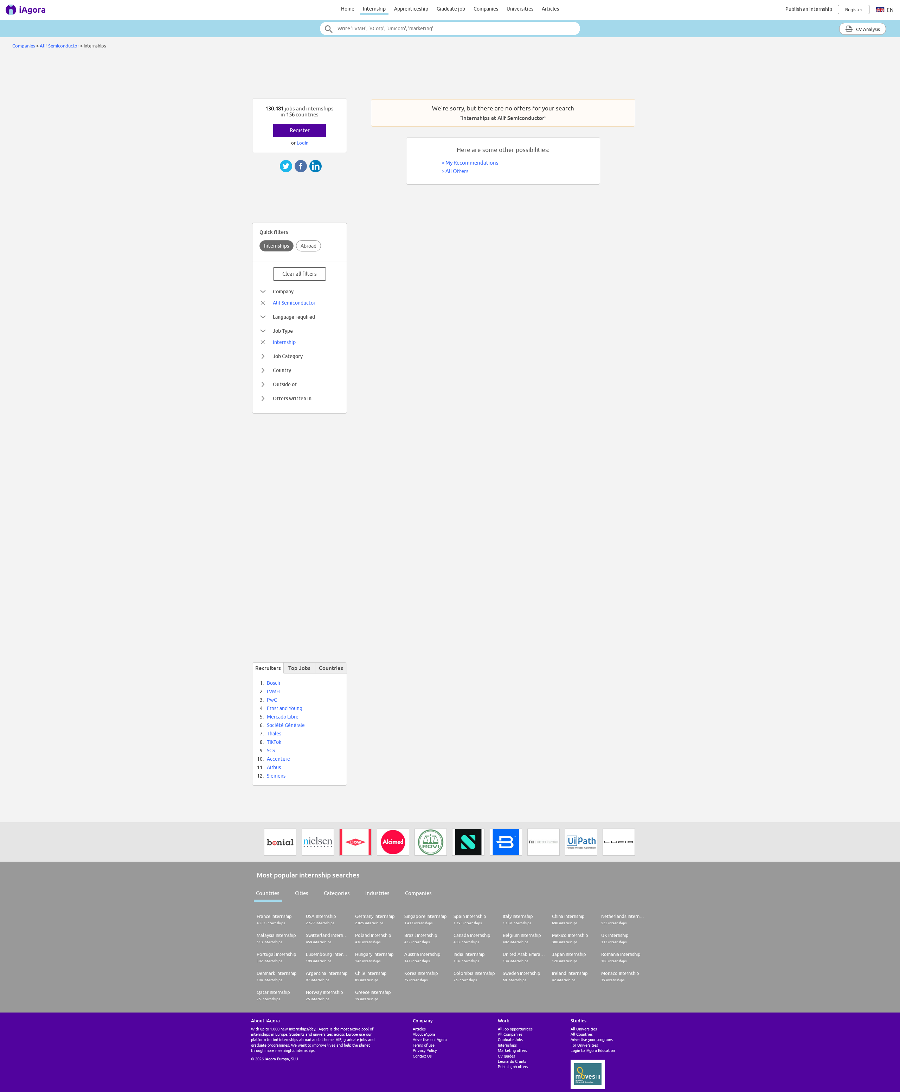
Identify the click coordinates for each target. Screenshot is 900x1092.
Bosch (273, 683)
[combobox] (450, 28)
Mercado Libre (282, 717)
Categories (337, 893)
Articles (550, 9)
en (890, 10)
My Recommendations (472, 163)
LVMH (273, 691)
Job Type (283, 331)
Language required (294, 317)
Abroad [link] (308, 246)
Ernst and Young (284, 708)
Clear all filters (299, 274)
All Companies (510, 1034)
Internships (276, 246)
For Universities (584, 1045)
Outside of (285, 384)
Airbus (274, 767)
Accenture (278, 759)
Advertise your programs (592, 1039)
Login (302, 143)
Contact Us (422, 1056)
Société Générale (286, 725)
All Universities (584, 1029)
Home (347, 9)
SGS (271, 750)
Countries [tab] (331, 668)
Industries (377, 893)
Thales (274, 733)
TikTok (274, 742)
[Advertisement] (450, 75)
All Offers (457, 171)
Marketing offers (512, 1050)
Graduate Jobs (510, 1039)
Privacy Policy (425, 1050)
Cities (301, 893)
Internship (374, 9)
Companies (486, 9)
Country (282, 370)
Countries (267, 893)
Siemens (276, 776)
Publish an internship (808, 9)
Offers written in (292, 398)
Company (283, 291)
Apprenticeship (411, 9)
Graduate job (451, 9)
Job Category (288, 356)
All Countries (582, 1034)
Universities (520, 9)
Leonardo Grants (512, 1061)
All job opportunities (515, 1029)
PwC (272, 700)
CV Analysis (867, 29)
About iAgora (424, 1034)
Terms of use (424, 1045)
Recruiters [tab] (268, 668)
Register (300, 130)
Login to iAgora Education (593, 1050)
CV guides (506, 1056)
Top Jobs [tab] (299, 668)
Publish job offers (513, 1066)
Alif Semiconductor (59, 46)
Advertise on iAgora (430, 1039)
